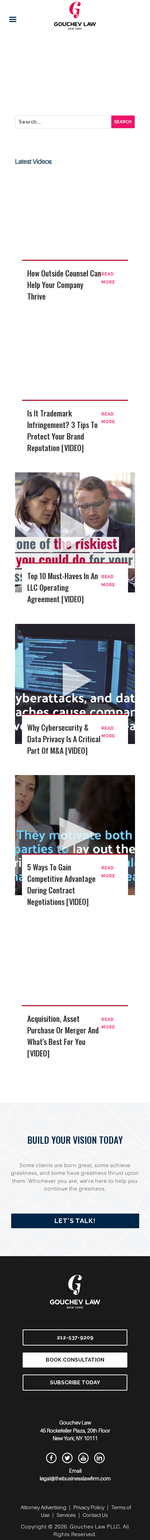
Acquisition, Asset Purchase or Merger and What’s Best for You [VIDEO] (63, 1036)
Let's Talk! (75, 1220)
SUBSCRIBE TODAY (75, 1382)
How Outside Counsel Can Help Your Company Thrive (64, 284)
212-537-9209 (75, 1337)
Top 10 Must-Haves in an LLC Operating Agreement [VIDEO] (62, 587)
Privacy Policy (88, 1507)
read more (108, 278)
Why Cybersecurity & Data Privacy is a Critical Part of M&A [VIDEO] (63, 739)
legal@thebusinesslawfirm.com (75, 1478)
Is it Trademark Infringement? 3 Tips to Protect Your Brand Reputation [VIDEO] (62, 430)
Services (66, 1515)
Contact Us (95, 1515)
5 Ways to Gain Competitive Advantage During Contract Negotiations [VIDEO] (61, 884)
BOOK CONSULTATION (75, 1360)
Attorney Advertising (43, 1507)
